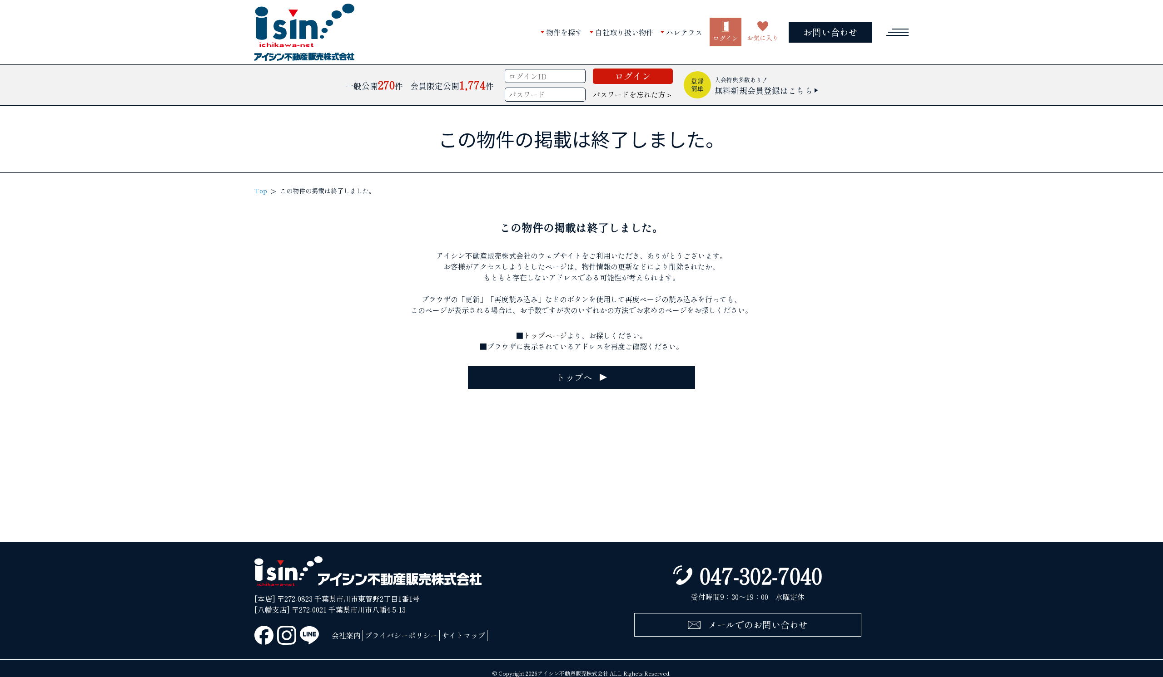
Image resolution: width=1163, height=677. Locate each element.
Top (260, 190)
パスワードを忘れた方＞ (633, 94)
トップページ (545, 335)
